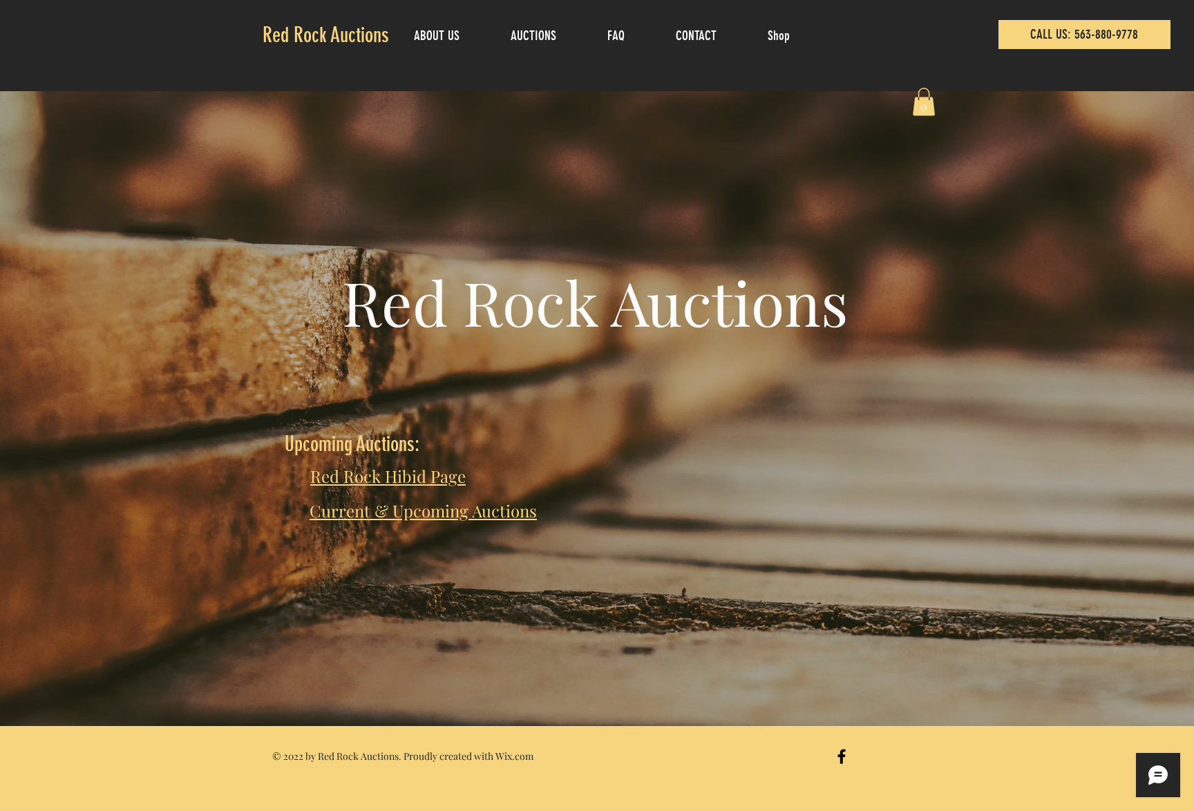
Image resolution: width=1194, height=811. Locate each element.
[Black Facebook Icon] (841, 756)
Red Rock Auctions (326, 35)
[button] (924, 102)
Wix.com (514, 756)
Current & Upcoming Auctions (423, 510)
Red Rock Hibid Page (388, 476)
